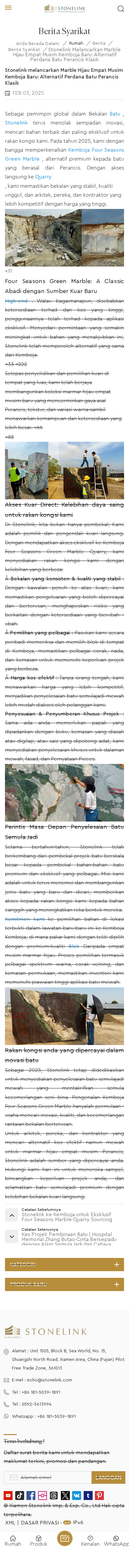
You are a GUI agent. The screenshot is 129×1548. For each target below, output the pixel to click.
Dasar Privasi (40, 1522)
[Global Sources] (64, 265)
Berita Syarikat (24, 49)
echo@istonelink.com (49, 1380)
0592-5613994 (37, 1404)
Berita (99, 43)
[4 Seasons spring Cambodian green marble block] (64, 820)
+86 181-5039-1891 (41, 1392)
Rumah (76, 43)
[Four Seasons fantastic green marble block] (64, 1043)
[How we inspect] (64, 497)
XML (10, 1522)
